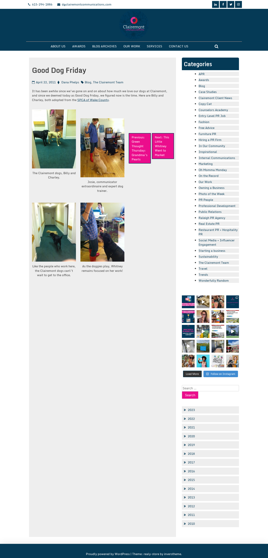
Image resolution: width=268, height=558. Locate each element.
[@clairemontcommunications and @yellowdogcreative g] (217, 316)
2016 (191, 471)
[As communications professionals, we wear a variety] (188, 316)
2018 (191, 453)
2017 (191, 462)
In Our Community (212, 145)
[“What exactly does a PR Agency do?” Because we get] (188, 331)
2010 (191, 523)
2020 (191, 436)
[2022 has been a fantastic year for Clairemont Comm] (232, 301)
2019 (191, 444)
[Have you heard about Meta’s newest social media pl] (188, 301)
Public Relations (210, 211)
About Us (58, 46)
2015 (191, 479)
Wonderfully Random (214, 280)
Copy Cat (205, 103)
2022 (191, 418)
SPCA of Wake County (93, 99)
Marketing (206, 163)
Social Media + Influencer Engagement (217, 242)
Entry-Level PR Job (212, 115)
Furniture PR (207, 133)
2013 (191, 497)
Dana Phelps (70, 82)
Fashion (204, 122)
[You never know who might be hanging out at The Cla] (188, 346)
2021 (191, 427)
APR (202, 74)
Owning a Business (211, 187)
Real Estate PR (209, 223)
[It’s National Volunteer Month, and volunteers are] (188, 361)
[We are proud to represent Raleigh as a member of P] (217, 301)
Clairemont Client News (215, 98)
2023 (191, 409)
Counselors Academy (213, 110)
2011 (191, 514)
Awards (79, 46)
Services (154, 46)
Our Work (131, 46)
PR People (206, 199)
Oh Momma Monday (213, 169)
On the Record (209, 175)
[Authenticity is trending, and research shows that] (203, 361)
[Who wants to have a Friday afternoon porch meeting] (217, 346)
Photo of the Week (211, 193)
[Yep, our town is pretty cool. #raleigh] (203, 346)
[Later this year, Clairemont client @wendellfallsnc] (232, 316)
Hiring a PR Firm (210, 139)
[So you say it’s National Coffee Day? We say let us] (203, 331)
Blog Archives (104, 46)
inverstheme (172, 554)
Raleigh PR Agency (212, 217)
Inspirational (208, 151)
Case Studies (208, 91)
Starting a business (212, 250)
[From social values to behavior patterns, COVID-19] (217, 361)
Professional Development (217, 205)
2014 (191, 488)
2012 (191, 506)
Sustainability (208, 256)
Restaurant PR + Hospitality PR (218, 232)
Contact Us (178, 46)
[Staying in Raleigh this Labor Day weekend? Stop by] (232, 331)
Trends (203, 274)
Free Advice (206, 127)
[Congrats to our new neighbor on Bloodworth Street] (232, 346)
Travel (203, 268)
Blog (88, 82)
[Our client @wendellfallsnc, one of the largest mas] (217, 331)
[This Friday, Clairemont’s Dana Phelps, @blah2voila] (203, 316)
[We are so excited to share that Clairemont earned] (232, 361)
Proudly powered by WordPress (108, 554)
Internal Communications (217, 157)
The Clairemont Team (108, 82)
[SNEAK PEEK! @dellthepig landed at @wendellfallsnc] (203, 301)
